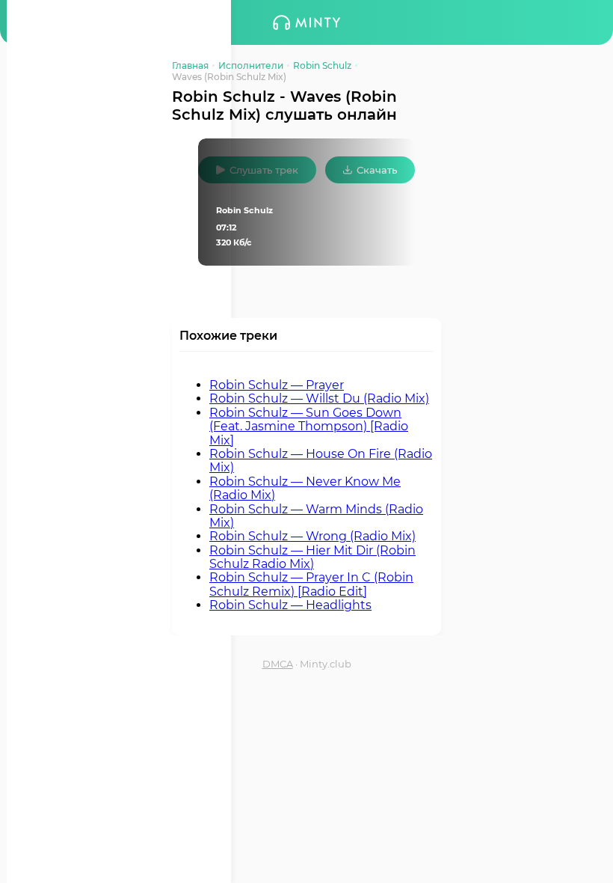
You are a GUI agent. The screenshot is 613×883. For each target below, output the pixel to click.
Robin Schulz (322, 65)
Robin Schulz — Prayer (276, 385)
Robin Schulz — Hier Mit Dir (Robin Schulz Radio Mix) (312, 557)
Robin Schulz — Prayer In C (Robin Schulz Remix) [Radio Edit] (311, 584)
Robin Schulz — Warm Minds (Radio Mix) (316, 516)
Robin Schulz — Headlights (290, 605)
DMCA (277, 664)
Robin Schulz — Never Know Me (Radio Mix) (305, 488)
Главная (190, 65)
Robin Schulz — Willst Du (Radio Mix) (319, 398)
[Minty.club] (306, 22)
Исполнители (250, 65)
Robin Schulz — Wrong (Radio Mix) (312, 536)
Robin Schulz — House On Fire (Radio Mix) (320, 460)
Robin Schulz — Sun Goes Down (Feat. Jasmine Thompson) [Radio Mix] (308, 426)
